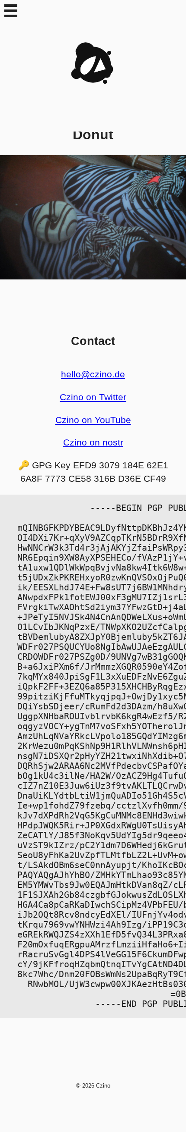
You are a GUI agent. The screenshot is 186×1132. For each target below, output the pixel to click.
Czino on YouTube (93, 420)
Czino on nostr (93, 442)
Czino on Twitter (93, 397)
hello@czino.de (93, 374)
